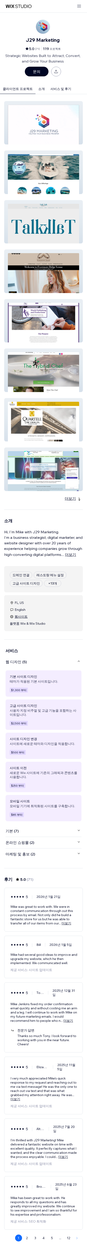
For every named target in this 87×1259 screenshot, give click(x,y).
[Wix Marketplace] (19, 6)
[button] (43, 122)
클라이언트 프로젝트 (18, 89)
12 (68, 1238)
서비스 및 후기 (60, 89)
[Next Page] (77, 1238)
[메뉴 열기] (79, 6)
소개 (41, 89)
